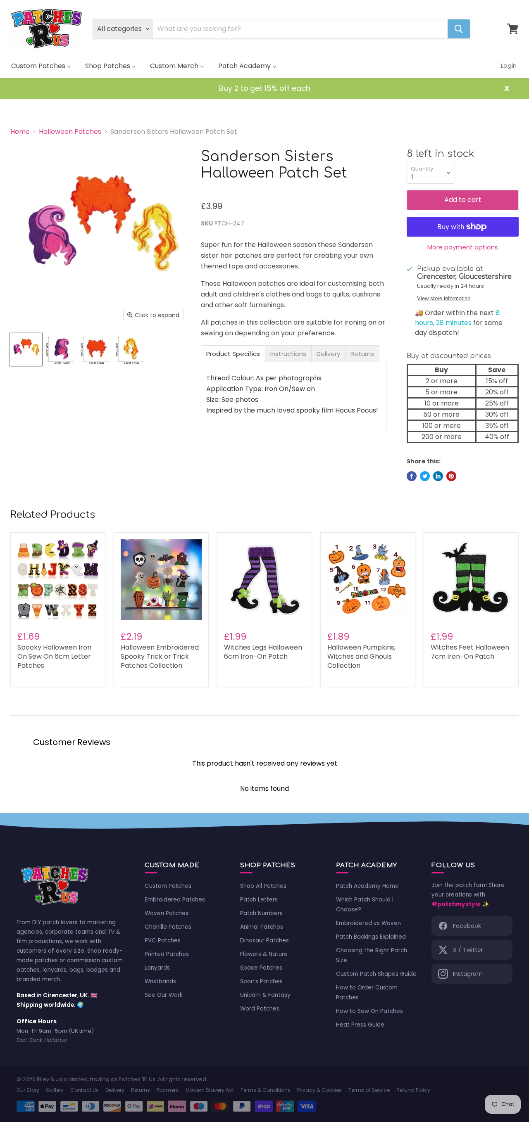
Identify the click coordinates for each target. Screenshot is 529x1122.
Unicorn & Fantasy (265, 995)
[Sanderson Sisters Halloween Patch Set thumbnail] (26, 349)
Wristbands (160, 981)
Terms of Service (369, 1090)
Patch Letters (259, 900)
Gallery (55, 1090)
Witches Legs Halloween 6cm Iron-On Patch (263, 652)
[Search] (459, 28)
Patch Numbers (261, 913)
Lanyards (157, 968)
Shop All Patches (263, 886)
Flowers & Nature (264, 954)
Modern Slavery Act (210, 1090)
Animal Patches (261, 927)
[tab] (233, 353)
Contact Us (84, 1090)
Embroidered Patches (175, 900)
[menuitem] (41, 66)
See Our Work (164, 995)
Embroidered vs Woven (368, 923)
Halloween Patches (70, 131)
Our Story (28, 1090)
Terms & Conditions (266, 1090)
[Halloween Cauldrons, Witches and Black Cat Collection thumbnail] (60, 349)
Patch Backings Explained (371, 937)
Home (20, 131)
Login (509, 65)
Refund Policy (413, 1090)
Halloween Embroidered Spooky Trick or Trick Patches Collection (160, 656)
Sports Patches (261, 981)
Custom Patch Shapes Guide (376, 974)
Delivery (114, 1090)
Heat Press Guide (360, 1025)
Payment (168, 1090)
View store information (443, 298)
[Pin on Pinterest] (451, 476)
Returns (140, 1090)
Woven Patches (166, 913)
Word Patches (259, 1009)
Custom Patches (168, 886)
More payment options (462, 247)
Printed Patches (167, 954)
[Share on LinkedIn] (438, 476)
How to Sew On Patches (369, 1011)
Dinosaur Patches (264, 940)
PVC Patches (163, 940)
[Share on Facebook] (412, 476)
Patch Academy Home (367, 886)
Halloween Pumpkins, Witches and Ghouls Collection (361, 656)
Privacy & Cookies (319, 1090)
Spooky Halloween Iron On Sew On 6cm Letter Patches (54, 656)
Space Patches (261, 968)
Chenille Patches (168, 927)
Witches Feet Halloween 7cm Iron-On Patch (470, 652)
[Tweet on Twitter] (425, 476)
